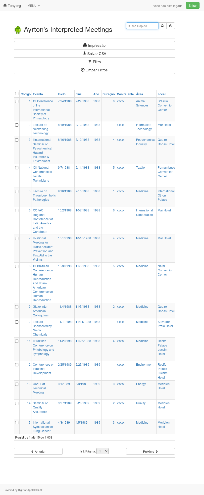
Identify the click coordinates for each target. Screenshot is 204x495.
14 (29, 403)
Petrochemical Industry (145, 141)
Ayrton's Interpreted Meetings (67, 29)
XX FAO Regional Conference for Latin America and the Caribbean (43, 221)
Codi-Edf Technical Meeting (39, 388)
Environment (144, 364)
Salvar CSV (96, 53)
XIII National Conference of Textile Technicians (42, 173)
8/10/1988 (65, 124)
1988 (96, 101)
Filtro (96, 61)
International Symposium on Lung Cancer (43, 426)
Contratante (125, 94)
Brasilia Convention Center (165, 105)
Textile (140, 167)
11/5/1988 (82, 306)
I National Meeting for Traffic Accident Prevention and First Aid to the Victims (43, 248)
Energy (141, 384)
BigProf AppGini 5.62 (30, 490)
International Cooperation (144, 212)
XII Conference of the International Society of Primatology (43, 109)
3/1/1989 (64, 384)
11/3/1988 (82, 266)
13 (29, 384)
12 (29, 364)
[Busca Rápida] (162, 25)
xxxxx (120, 101)
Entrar (193, 5)
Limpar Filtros (96, 69)
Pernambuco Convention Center (166, 171)
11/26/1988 (83, 341)
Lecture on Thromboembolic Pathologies (44, 195)
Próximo (149, 451)
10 (29, 321)
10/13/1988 (65, 238)
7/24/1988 (65, 101)
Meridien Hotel (164, 386)
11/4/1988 (65, 306)
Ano (96, 94)
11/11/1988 (65, 321)
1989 (96, 364)
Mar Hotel (164, 124)
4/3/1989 (64, 422)
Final (79, 94)
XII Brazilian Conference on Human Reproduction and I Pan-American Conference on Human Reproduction (43, 283)
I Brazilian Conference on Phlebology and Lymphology (43, 347)
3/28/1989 (82, 403)
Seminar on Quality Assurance (41, 407)
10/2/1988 (65, 210)
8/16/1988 (65, 139)
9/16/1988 (65, 191)
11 (29, 341)
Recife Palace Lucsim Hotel (162, 347)
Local (161, 94)
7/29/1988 (82, 101)
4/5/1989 (82, 422)
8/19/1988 (82, 139)
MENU (32, 5)
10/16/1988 (83, 238)
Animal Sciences (142, 103)
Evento (38, 94)
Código (26, 94)
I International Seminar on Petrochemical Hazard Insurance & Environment (42, 150)
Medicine (142, 191)
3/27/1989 (65, 403)
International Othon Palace (166, 195)
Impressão (96, 45)
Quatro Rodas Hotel (166, 141)
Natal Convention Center (165, 270)
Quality (141, 403)
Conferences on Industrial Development (43, 368)
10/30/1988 (65, 266)
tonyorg (14, 5)
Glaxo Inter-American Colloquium (41, 310)
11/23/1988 (65, 341)
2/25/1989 (65, 364)
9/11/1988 (82, 167)
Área (139, 94)
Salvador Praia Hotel (165, 323)
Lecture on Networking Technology (41, 128)
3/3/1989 (82, 384)
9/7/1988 (64, 167)
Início (61, 94)
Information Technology (144, 126)
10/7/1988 (82, 210)
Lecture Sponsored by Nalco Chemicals (42, 327)
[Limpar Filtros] (170, 25)
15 (29, 422)
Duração (108, 94)
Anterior (40, 451)
